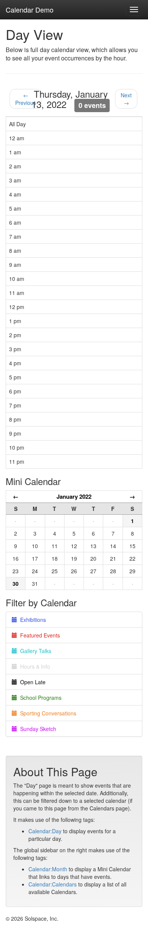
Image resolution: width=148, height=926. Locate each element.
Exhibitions (31, 619)
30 (16, 583)
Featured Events (38, 635)
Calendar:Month (47, 869)
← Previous (25, 98)
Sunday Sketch (36, 729)
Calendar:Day (44, 831)
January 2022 (74, 496)
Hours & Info (33, 666)
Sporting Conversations (46, 713)
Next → (126, 98)
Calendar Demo (30, 9)
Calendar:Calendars (52, 884)
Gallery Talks (34, 651)
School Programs (39, 697)
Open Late (31, 682)
